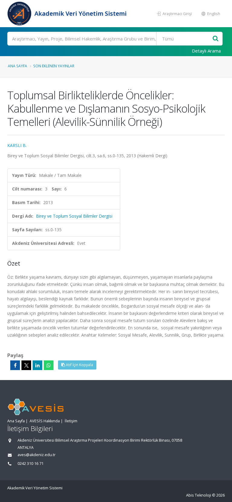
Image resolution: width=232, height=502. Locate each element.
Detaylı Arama (206, 51)
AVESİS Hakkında (45, 421)
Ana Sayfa (17, 65)
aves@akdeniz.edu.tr (37, 454)
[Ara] (215, 39)
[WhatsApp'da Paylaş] (48, 365)
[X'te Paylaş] (26, 365)
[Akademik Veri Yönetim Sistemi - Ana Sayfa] (20, 13)
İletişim (71, 421)
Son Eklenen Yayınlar (53, 65)
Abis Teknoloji (198, 495)
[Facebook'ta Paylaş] (15, 365)
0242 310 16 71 (31, 463)
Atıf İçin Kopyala (79, 364)
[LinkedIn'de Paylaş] (37, 365)
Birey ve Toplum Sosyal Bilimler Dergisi (74, 216)
